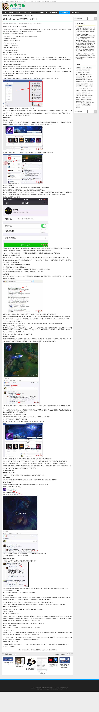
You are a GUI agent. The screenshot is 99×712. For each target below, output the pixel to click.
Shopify (77, 88)
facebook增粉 (86, 72)
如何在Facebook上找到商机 (11, 654)
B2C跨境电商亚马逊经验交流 (62, 687)
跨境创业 (78, 104)
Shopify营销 (83, 88)
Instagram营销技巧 (89, 81)
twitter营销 (78, 90)
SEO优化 (78, 86)
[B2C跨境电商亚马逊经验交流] (14, 3)
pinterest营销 (84, 83)
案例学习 (83, 97)
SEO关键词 (85, 86)
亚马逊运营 (78, 93)
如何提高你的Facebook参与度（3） (62, 654)
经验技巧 (7, 1)
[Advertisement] (43, 702)
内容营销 (84, 93)
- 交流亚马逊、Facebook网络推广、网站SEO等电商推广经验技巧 (49, 689)
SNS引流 (88, 88)
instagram (90, 79)
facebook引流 (88, 74)
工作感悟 (84, 95)
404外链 (78, 67)
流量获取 (78, 99)
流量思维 (88, 97)
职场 (93, 102)
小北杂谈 (78, 95)
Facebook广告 (37, 1)
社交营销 (83, 99)
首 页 (3, 1)
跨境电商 (12, 1)
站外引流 (89, 99)
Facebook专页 (13, 15)
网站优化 (24, 1)
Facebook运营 (26, 23)
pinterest (78, 83)
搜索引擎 (78, 97)
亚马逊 (16, 1)
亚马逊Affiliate (90, 90)
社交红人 (31, 23)
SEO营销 (91, 86)
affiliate (83, 67)
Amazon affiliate (79, 70)
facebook (87, 70)
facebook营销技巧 (45, 1)
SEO (20, 1)
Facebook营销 (30, 1)
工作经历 (90, 95)
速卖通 (78, 107)
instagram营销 (53, 1)
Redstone (6, 23)
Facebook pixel (79, 72)
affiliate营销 (88, 67)
